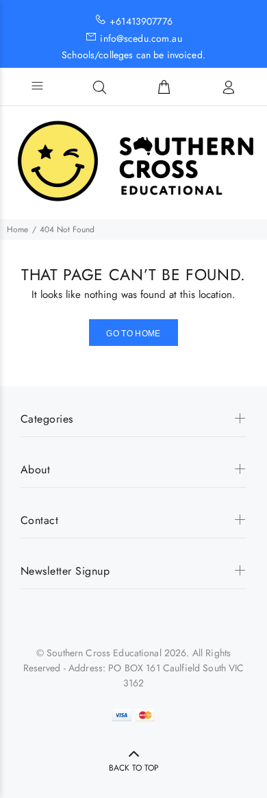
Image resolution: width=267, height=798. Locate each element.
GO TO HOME (133, 333)
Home (17, 229)
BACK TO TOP (134, 768)
